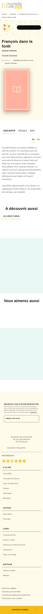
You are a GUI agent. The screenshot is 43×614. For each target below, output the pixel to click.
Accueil (4, 14)
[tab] (9, 131)
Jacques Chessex (9, 51)
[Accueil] (12, 5)
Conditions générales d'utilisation (16, 595)
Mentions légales (9, 588)
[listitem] (4, 461)
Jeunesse (13, 14)
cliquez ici (33, 412)
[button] (29, 27)
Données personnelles (11, 592)
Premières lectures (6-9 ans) (28, 14)
